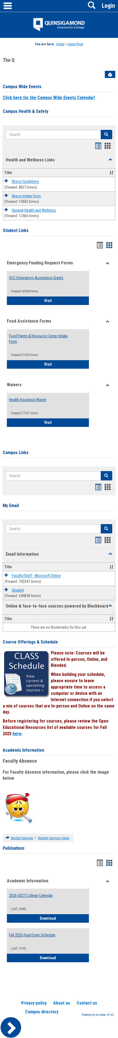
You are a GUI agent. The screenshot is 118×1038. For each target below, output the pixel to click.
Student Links (16, 230)
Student (18, 590)
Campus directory (41, 1011)
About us (61, 1003)
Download (64, 918)
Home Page (75, 44)
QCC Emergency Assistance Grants (36, 278)
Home (60, 44)
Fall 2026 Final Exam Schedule (32, 935)
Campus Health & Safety (25, 111)
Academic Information (23, 750)
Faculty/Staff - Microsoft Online (36, 576)
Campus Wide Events (22, 86)
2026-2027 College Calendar (31, 895)
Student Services (22, 838)
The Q (9, 60)
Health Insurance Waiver (27, 400)
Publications (13, 848)
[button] (110, 160)
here (17, 733)
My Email (11, 505)
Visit (66, 300)
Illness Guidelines (25, 182)
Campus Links (16, 452)
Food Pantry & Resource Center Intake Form (38, 339)
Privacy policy (34, 1003)
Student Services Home (53, 838)
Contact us (87, 1003)
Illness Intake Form (26, 196)
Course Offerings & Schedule (30, 642)
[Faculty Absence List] (18, 808)
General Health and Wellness (34, 210)
